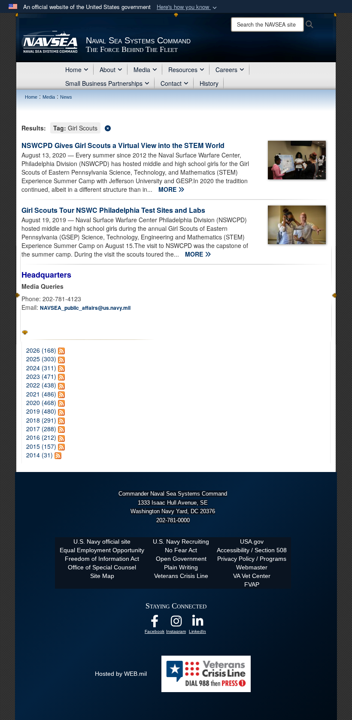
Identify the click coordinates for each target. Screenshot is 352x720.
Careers (226, 69)
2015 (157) (41, 446)
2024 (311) (41, 367)
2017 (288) (41, 428)
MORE (168, 189)
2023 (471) (41, 376)
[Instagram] (176, 623)
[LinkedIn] (197, 623)
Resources (182, 69)
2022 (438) (41, 385)
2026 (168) (41, 350)
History (209, 83)
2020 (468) (41, 402)
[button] (187, 7)
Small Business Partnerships (104, 83)
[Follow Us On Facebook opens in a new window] (154, 623)
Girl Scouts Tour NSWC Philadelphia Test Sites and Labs (113, 210)
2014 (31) (39, 455)
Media (142, 69)
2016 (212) (41, 437)
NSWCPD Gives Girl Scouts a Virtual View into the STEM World (123, 145)
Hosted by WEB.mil (121, 673)
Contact (171, 83)
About (107, 69)
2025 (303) (41, 358)
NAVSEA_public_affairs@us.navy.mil (85, 308)
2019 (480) (41, 411)
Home (73, 69)
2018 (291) (41, 420)
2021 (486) (41, 394)
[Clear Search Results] (176, 127)
